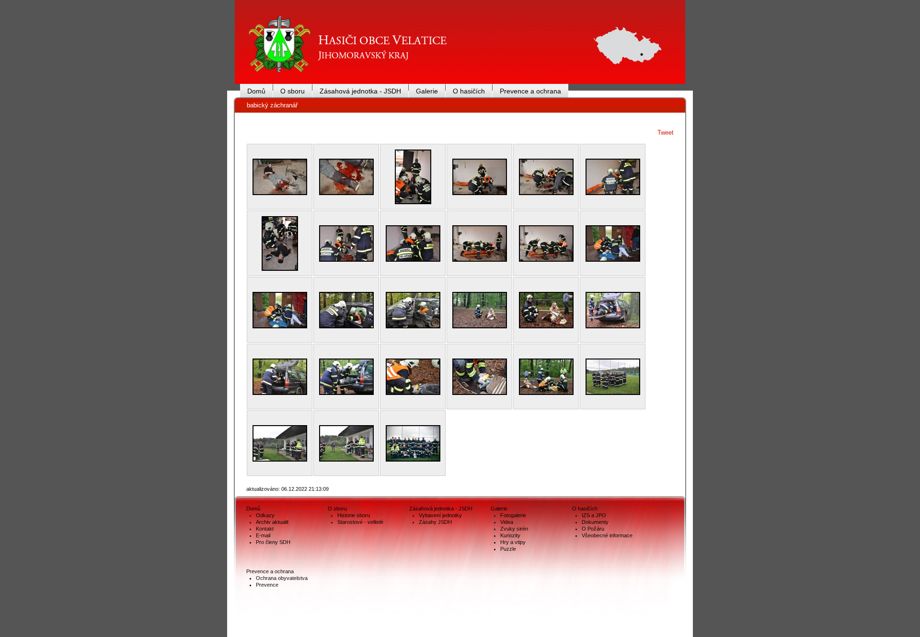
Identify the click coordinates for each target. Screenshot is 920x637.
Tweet (665, 132)
